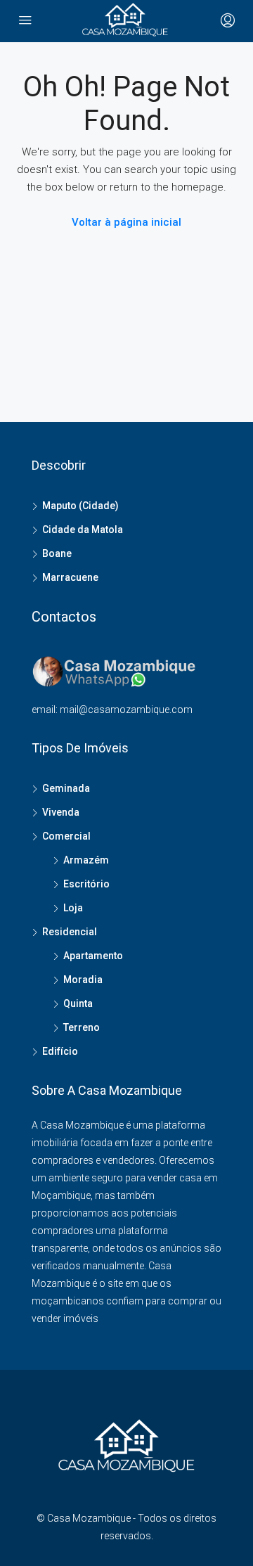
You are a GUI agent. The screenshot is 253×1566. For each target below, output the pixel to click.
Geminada (66, 788)
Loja (73, 907)
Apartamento (93, 955)
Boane (57, 553)
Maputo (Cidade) (80, 505)
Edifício (60, 1051)
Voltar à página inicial (126, 222)
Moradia (83, 979)
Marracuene (70, 577)
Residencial (69, 931)
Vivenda (60, 812)
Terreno (81, 1027)
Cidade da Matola (82, 529)
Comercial (66, 836)
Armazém (86, 860)
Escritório (86, 884)
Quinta (78, 1003)
